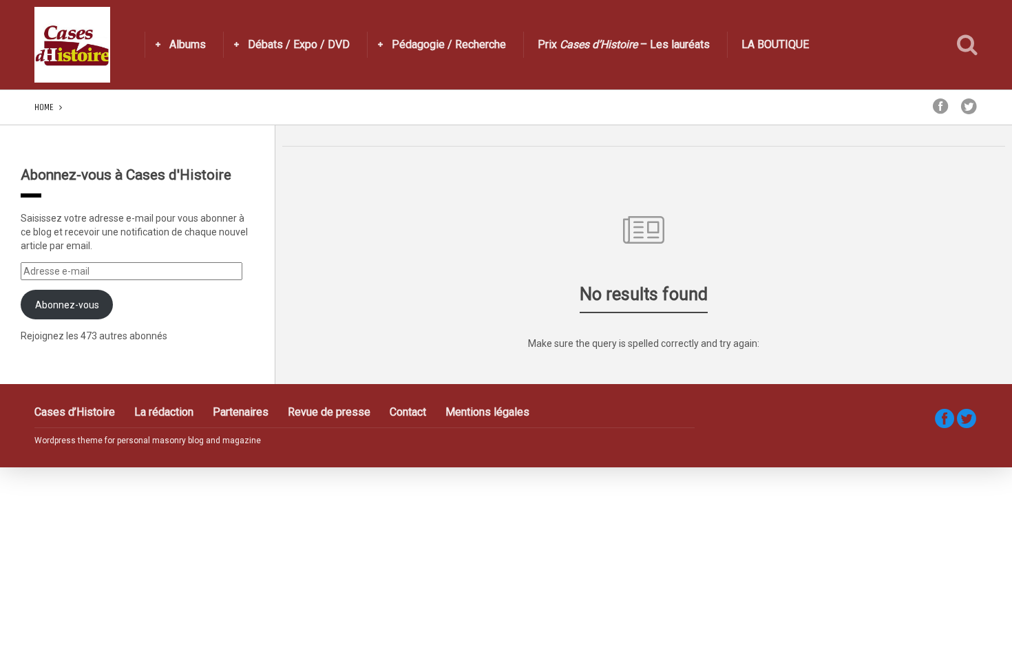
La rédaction (163, 411)
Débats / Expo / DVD (299, 44)
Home (44, 107)
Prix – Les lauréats (624, 44)
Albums (187, 44)
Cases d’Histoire (74, 411)
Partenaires (240, 411)
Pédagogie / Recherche (449, 44)
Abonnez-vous (67, 304)
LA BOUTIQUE (775, 44)
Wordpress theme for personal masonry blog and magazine (147, 440)
